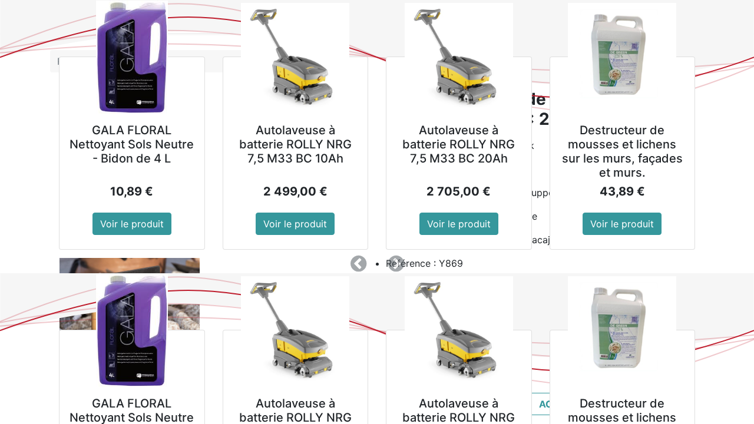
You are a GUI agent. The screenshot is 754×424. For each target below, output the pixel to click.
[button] (358, 263)
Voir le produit (132, 224)
